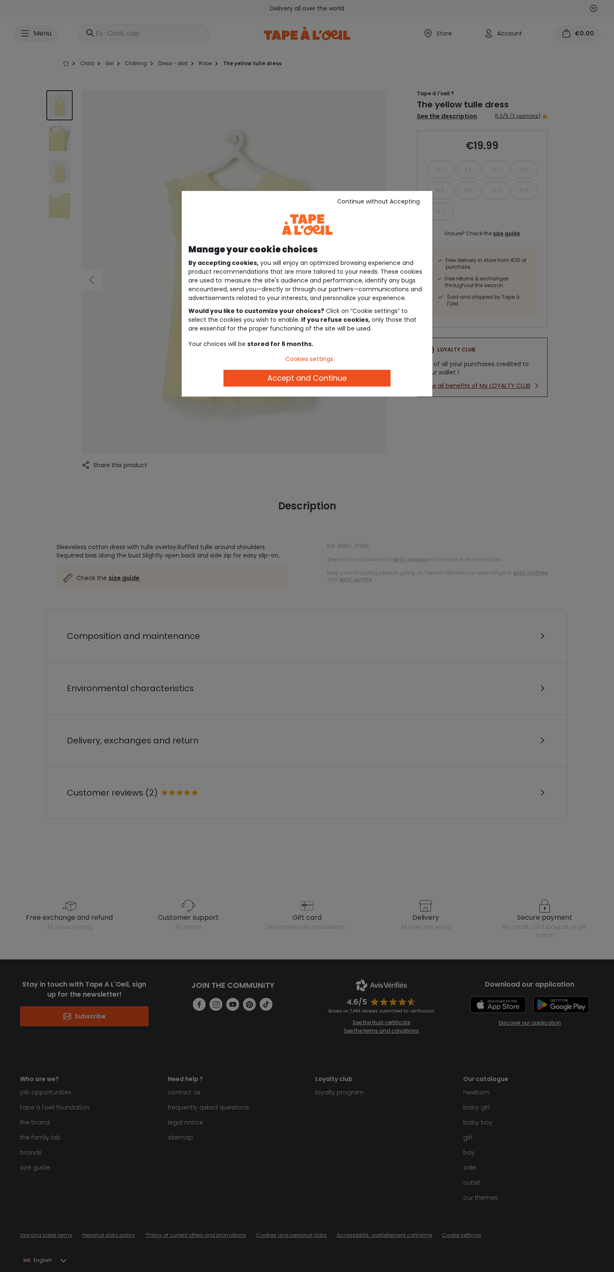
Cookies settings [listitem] (309, 359)
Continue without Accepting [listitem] (378, 201)
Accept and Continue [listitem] (307, 378)
